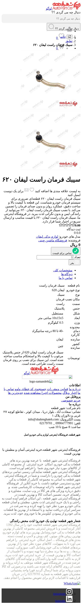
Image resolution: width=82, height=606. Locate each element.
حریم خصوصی (70, 400)
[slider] (69, 225)
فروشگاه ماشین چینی (52, 240)
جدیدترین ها (15, 392)
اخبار (73, 392)
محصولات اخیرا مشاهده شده (43, 392)
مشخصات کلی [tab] (62, 270)
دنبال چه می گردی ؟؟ (66, 12)
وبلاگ (66, 392)
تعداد (77, 257)
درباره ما (74, 389)
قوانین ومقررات (57, 389)
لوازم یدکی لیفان (47, 236)
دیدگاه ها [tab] (66, 274)
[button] (51, 27)
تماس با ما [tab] (65, 278)
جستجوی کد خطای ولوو (30, 389)
